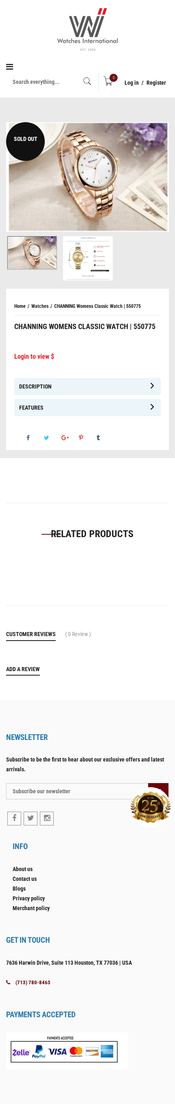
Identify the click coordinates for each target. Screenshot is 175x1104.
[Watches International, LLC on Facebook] (14, 818)
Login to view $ (34, 356)
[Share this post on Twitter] (52, 437)
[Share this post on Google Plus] (69, 437)
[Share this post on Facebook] (34, 437)
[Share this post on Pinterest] (87, 437)
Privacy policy (29, 898)
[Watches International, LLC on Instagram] (47, 818)
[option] (87, 177)
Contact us (25, 879)
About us (23, 869)
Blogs (19, 888)
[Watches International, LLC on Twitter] (30, 818)
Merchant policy (31, 908)
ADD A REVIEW (23, 669)
